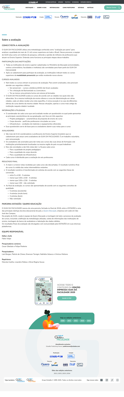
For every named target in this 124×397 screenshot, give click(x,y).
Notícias (90, 7)
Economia (75, 2)
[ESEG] (90, 17)
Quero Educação (50, 211)
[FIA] (106, 17)
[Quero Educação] (64, 17)
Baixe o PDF (66, 298)
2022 (75, 321)
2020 (62, 321)
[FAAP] (97, 17)
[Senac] (74, 17)
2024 (89, 321)
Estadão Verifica (86, 2)
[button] (113, 7)
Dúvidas (81, 7)
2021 (69, 321)
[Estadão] (33, 2)
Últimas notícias (51, 2)
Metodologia (54, 7)
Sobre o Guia (41, 7)
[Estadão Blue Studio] (48, 17)
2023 (82, 321)
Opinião (60, 2)
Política (67, 2)
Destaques (29, 7)
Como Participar (69, 7)
